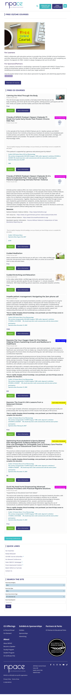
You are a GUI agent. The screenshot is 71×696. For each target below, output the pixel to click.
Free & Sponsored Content (13, 565)
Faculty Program (9, 649)
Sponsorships (23, 633)
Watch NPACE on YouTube (13, 568)
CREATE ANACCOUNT (45, 6)
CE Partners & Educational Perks (56, 630)
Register (10, 110)
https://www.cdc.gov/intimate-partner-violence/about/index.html (37, 215)
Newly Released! (10, 554)
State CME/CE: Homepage (13, 562)
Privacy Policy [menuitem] (7, 679)
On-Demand (7, 633)
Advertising (22, 636)
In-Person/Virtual (9, 630)
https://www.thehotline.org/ (38, 212)
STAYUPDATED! (57, 6)
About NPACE (8, 643)
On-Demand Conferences (13, 559)
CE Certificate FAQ (9, 656)
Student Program (9, 653)
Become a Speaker (9, 646)
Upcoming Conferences (13, 538)
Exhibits (21, 630)
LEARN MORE (8, 76)
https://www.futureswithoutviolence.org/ (35, 217)
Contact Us (8, 571)
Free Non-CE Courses (12, 83)
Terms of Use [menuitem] (15, 679)
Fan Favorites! (9, 551)
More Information (23, 110)
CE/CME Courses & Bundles (14, 556)
